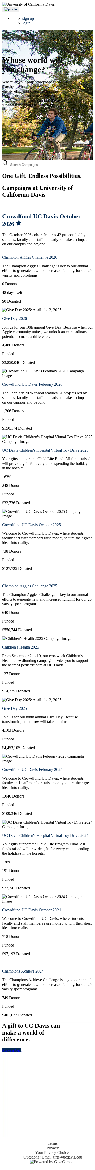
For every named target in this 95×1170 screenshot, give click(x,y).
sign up (28, 18)
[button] (10, 9)
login (26, 23)
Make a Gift (11, 1050)
